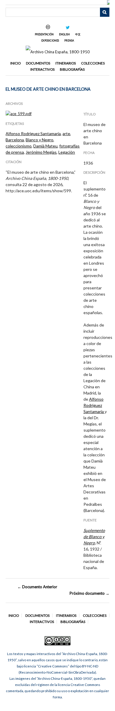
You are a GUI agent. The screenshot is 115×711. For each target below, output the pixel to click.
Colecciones (93, 63)
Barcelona (15, 139)
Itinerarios (65, 63)
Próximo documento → (89, 593)
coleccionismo (19, 145)
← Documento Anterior (37, 586)
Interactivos (42, 69)
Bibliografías (72, 69)
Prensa (69, 40)
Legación (66, 152)
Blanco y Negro (39, 139)
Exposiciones (50, 40)
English (64, 34)
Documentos (38, 63)
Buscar (104, 12)
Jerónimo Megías (41, 152)
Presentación (44, 34)
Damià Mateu (45, 145)
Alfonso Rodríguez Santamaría (33, 133)
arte (66, 133)
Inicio (15, 63)
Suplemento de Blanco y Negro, (94, 536)
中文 (77, 34)
